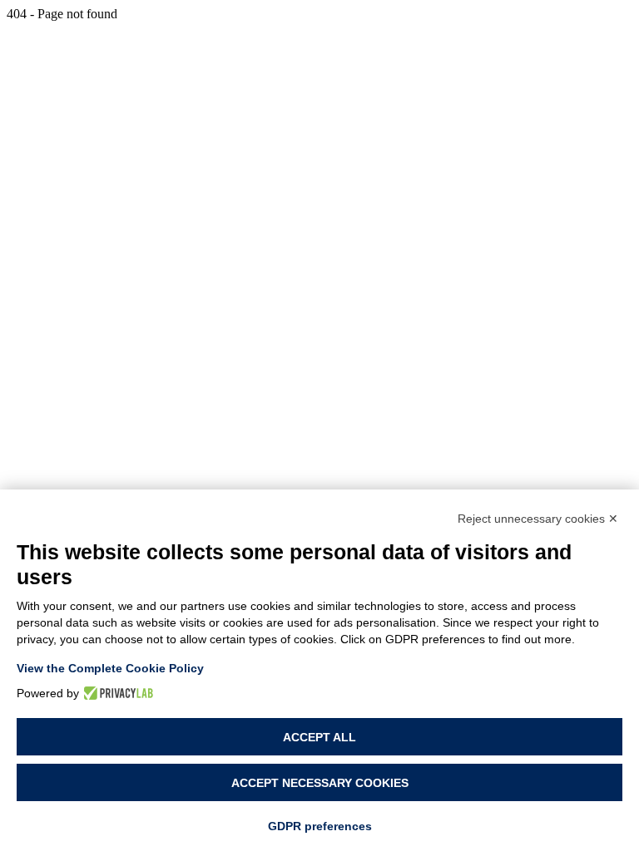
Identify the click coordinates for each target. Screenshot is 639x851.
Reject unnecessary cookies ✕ (538, 518)
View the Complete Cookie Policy (110, 668)
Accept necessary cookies (320, 783)
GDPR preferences (320, 826)
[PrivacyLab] (116, 693)
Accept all (319, 737)
